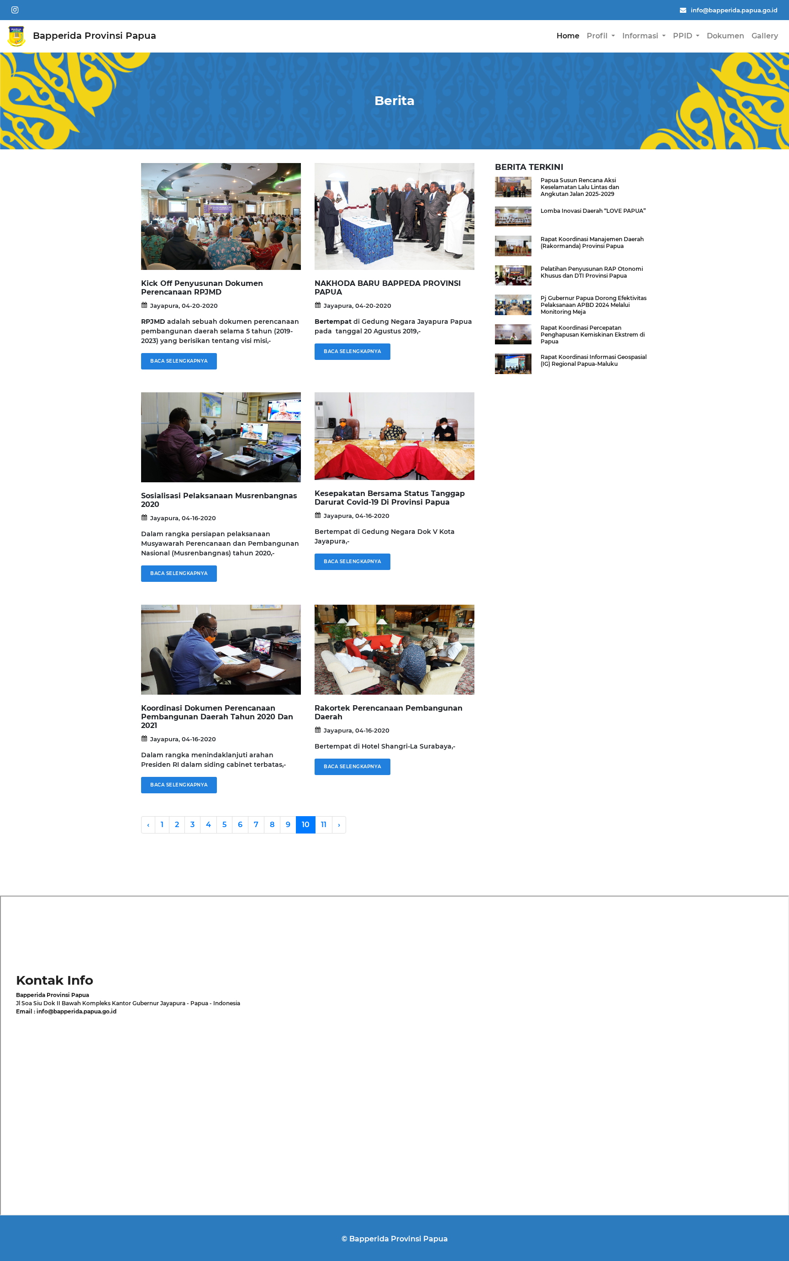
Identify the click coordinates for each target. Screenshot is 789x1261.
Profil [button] (598, 36)
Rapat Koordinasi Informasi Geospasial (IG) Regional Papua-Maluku (594, 360)
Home (568, 36)
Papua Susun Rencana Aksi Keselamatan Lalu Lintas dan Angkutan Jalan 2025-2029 (580, 187)
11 (323, 824)
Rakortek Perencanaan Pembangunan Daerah (389, 712)
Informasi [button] (641, 36)
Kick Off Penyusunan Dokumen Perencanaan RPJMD (202, 287)
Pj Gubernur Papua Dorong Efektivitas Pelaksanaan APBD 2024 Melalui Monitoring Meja (594, 305)
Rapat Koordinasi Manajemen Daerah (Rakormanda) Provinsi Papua (592, 242)
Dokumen (725, 36)
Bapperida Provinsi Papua (93, 35)
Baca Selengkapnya (179, 361)
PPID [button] (683, 36)
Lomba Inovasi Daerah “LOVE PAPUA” (593, 210)
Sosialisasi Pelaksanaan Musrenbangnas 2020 (219, 500)
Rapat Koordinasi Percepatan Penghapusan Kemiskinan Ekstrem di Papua (593, 334)
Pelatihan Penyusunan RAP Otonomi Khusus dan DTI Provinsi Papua (592, 272)
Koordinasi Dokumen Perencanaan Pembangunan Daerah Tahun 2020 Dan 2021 (217, 717)
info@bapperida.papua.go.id (734, 10)
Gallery (765, 36)
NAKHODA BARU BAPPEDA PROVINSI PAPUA (388, 287)
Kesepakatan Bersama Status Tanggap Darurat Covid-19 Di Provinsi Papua (390, 498)
